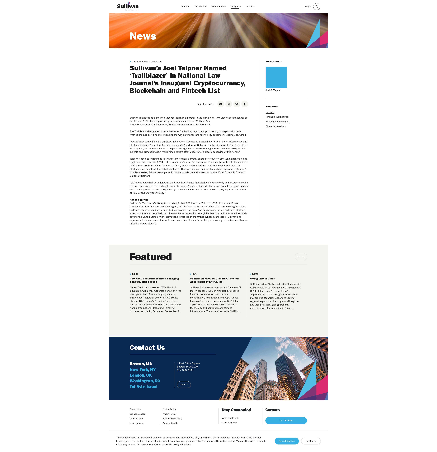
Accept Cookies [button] (287, 441)
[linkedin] (228, 104)
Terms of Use (136, 418)
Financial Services (276, 126)
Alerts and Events (230, 418)
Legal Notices (136, 423)
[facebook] (244, 104)
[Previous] (298, 256)
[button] (316, 6)
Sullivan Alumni (229, 422)
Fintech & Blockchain (277, 121)
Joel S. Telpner (273, 90)
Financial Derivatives (277, 116)
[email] (220, 104)
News (143, 36)
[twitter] (236, 104)
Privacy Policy (169, 414)
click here (185, 444)
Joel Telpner (177, 117)
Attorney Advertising (172, 418)
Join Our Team (286, 420)
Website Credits (170, 423)
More (182, 384)
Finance (270, 112)
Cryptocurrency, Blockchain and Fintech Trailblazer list (180, 124)
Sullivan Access (137, 414)
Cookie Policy (169, 409)
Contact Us (135, 409)
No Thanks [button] (311, 441)
